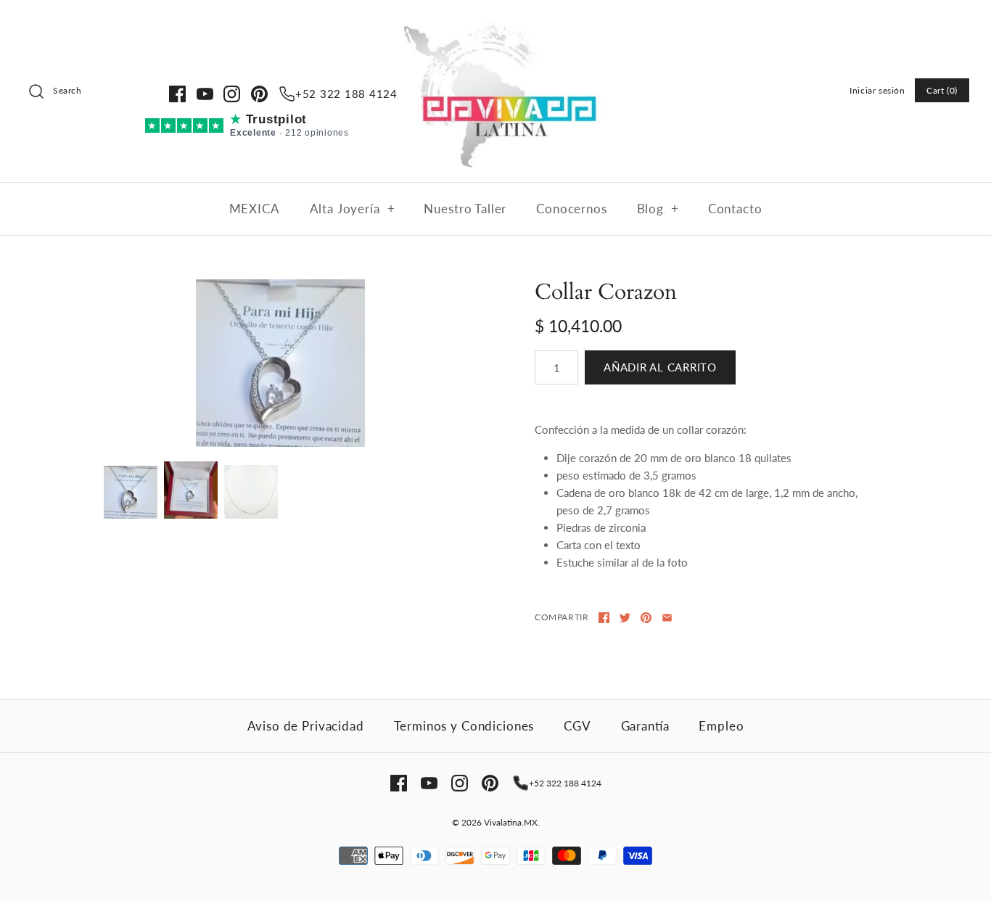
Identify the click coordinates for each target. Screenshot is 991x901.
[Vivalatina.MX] (495, 23)
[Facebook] (177, 94)
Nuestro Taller (465, 208)
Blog (658, 208)
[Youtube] (205, 94)
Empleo (721, 725)
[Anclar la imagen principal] (646, 617)
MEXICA (254, 208)
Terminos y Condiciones (464, 725)
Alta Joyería (352, 208)
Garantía (645, 725)
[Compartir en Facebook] (604, 617)
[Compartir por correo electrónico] (667, 617)
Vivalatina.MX (511, 822)
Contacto (735, 208)
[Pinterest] (259, 94)
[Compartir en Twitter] (625, 617)
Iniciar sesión (877, 90)
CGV (577, 725)
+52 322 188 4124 (346, 93)
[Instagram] (231, 94)
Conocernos (571, 208)
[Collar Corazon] (280, 363)
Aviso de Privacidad (305, 725)
